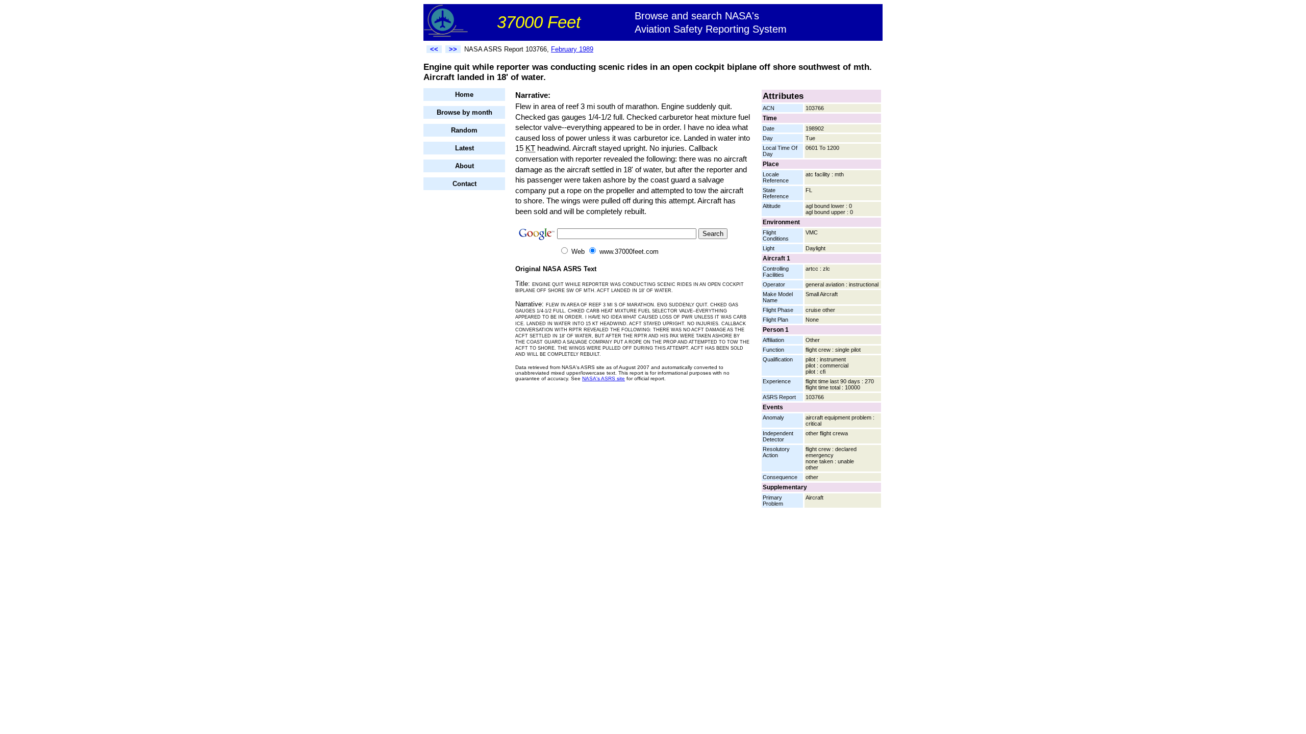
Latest (464, 148)
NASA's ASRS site (603, 378)
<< (434, 49)
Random (464, 130)
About (464, 166)
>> (453, 49)
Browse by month (464, 112)
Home (464, 94)
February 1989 (572, 49)
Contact (464, 184)
